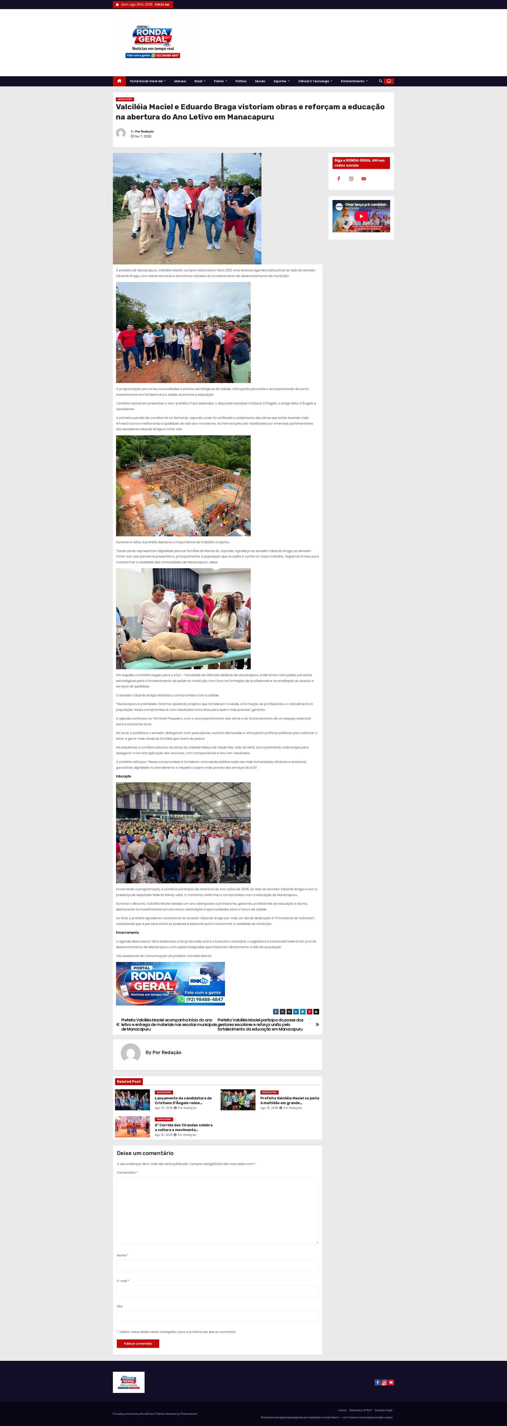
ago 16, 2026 (269, 1108)
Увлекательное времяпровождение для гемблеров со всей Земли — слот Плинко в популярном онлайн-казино (327, 1417)
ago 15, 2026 (164, 1135)
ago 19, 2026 (164, 1108)
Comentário (127, 1172)
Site (120, 1306)
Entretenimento (353, 81)
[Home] (119, 81)
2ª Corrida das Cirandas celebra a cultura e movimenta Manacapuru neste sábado (184, 1130)
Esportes (280, 81)
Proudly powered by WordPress (133, 1414)
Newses (171, 1414)
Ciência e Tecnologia (314, 81)
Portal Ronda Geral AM (147, 81)
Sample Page (384, 1410)
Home (342, 1410)
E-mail (123, 1281)
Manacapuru (125, 99)
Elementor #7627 (361, 1410)
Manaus (180, 81)
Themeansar (189, 1414)
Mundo (260, 81)
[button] (380, 81)
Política (241, 81)
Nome (123, 1255)
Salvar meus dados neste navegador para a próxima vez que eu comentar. (178, 1332)
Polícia (219, 81)
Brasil (199, 81)
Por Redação (144, 131)
